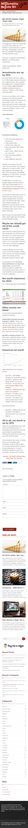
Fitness (4, 728)
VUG (21, 147)
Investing (4, 747)
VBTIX (19, 155)
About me (4, 706)
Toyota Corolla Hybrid (9, 327)
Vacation (4, 776)
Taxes (3, 774)
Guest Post (5, 735)
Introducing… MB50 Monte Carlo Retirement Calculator (14, 588)
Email (4, 507)
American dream (6, 709)
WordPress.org (6, 794)
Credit (3, 723)
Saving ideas (5, 764)
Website (5, 513)
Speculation (5, 769)
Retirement (5, 757)
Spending (4, 772)
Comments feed (6, 792)
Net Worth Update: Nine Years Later (14, 555)
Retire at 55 (16, 410)
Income (4, 742)
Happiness (5, 738)
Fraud (3, 730)
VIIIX (17, 139)
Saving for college (6, 762)
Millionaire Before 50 (14, 5)
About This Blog (13, 688)
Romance (4, 759)
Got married (16, 375)
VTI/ (7, 145)
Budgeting (4, 718)
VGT (18, 147)
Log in (3, 787)
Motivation (4, 752)
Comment (5, 484)
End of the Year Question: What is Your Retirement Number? (12, 661)
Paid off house (17, 389)
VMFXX (12, 159)
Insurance (4, 745)
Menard (6, 23)
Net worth (17, 25)
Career (4, 721)
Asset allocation (6, 711)
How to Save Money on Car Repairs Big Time (13, 657)
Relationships (5, 755)
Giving (3, 733)
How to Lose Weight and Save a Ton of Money (13, 664)
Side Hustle (5, 767)
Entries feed (5, 789)
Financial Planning (11, 11)
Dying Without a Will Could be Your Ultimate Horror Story (13, 667)
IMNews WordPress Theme (14, 824)
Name (4, 501)
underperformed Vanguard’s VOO (12, 188)
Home (3, 11)
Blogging (4, 713)
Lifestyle (4, 750)
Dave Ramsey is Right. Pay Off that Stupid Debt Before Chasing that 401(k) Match (14, 620)
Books (3, 716)
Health (4, 740)
